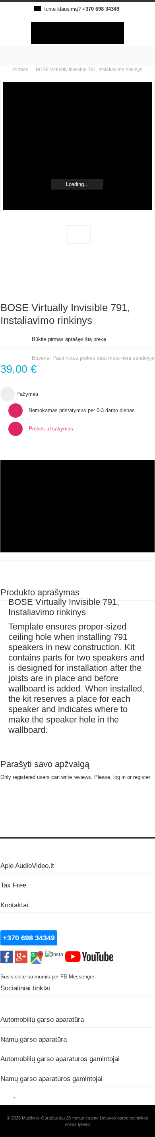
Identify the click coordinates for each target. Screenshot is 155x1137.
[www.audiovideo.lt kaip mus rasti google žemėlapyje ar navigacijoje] (36, 954)
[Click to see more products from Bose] (77, 506)
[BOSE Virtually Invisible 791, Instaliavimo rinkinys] (79, 234)
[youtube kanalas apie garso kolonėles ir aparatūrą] (89, 954)
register (141, 777)
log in (119, 777)
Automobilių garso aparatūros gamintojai (60, 1059)
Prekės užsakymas (51, 429)
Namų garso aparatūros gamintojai (51, 1079)
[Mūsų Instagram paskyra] (54, 954)
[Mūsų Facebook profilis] (6, 954)
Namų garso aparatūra (33, 1039)
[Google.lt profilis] (21, 954)
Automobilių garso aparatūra (42, 1019)
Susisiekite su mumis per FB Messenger (48, 977)
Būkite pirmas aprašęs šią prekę (69, 339)
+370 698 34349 (100, 9)
